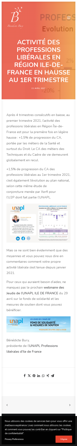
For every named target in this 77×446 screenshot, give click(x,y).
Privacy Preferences (14, 439)
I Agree (63, 439)
